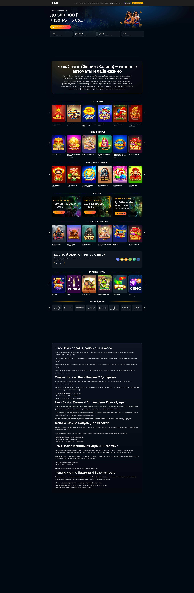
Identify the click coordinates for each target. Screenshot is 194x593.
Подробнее (59, 263)
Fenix (55, 3)
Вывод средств (110, 3)
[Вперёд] (144, 112)
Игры (75, 3)
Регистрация (82, 3)
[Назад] (49, 112)
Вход (89, 3)
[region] (97, 116)
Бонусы (118, 3)
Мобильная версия (98, 3)
